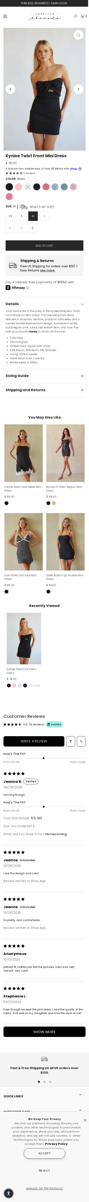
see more (47, 270)
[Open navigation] (14, 16)
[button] (14, 173)
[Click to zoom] (78, 35)
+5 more (34, 685)
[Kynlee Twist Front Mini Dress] (24, 638)
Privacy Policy (56, 1144)
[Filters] (70, 741)
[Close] (85, 1118)
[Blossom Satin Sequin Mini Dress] (65, 453)
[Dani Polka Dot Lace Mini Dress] (23, 542)
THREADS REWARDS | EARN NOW (43, 3)
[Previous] (10, 89)
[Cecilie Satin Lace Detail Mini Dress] (23, 453)
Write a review (34, 741)
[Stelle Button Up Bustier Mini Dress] (65, 542)
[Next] (78, 89)
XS (10, 216)
